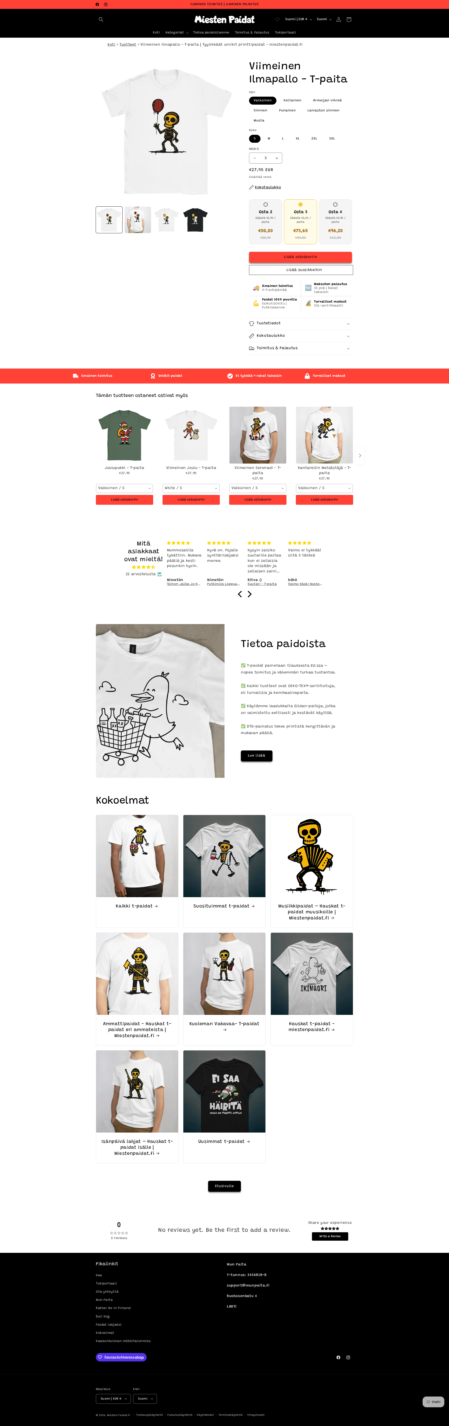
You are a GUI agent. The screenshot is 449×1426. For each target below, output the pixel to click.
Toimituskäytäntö (231, 1415)
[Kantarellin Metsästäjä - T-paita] (324, 435)
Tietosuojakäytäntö (149, 1415)
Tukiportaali (106, 1283)
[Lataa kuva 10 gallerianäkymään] (195, 220)
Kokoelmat (105, 1333)
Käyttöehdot (205, 1415)
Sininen (260, 110)
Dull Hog (103, 1316)
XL (298, 138)
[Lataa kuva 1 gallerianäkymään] (109, 220)
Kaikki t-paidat (134, 906)
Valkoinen (263, 100)
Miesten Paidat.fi (118, 1415)
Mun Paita (104, 1300)
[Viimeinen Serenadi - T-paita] (257, 435)
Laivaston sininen (324, 110)
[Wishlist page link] (277, 19)
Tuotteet (127, 45)
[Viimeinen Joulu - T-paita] (191, 435)
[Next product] (360, 455)
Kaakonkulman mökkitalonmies (123, 1341)
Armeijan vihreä (327, 100)
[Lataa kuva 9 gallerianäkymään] (166, 220)
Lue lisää (256, 755)
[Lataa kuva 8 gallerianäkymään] (138, 220)
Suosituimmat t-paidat (222, 906)
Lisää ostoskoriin (124, 499)
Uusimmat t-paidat (221, 1142)
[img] (143, 567)
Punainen (287, 110)
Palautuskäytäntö (179, 1415)
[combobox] (124, 488)
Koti (111, 45)
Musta (259, 120)
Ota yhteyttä (107, 1292)
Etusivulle (224, 1186)
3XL (332, 138)
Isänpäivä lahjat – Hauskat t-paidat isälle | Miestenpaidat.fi (137, 1148)
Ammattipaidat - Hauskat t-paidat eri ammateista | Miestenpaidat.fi (137, 1030)
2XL (314, 138)
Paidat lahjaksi (109, 1324)
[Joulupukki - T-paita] (124, 435)
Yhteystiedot (255, 1415)
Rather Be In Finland (113, 1308)
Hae (99, 1275)
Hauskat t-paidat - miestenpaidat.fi (311, 1027)
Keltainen (292, 100)
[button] (101, 19)
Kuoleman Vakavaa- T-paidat (224, 1024)
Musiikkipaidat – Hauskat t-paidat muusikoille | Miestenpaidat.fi (311, 912)
